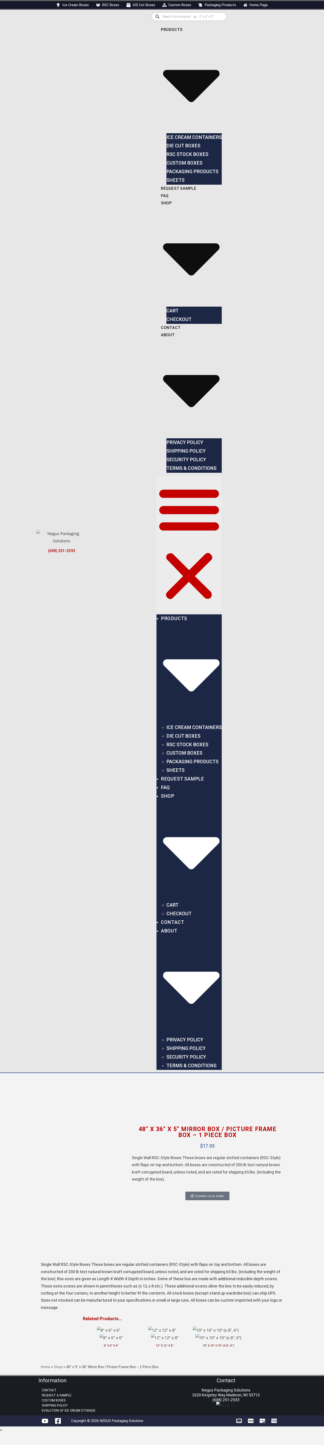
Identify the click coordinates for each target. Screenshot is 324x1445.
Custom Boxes (184, 163)
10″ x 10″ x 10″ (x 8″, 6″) (218, 1345)
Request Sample (178, 188)
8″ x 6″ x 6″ (111, 1345)
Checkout (179, 319)
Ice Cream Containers (194, 137)
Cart (172, 310)
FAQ (165, 195)
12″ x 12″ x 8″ (165, 1345)
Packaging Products (192, 171)
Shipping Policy (186, 451)
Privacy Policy (184, 442)
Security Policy (186, 459)
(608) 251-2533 (61, 550)
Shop (58, 1367)
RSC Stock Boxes (187, 154)
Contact (171, 327)
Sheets (175, 180)
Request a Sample (56, 1395)
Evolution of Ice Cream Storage (68, 1411)
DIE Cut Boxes (183, 145)
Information (53, 1380)
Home (45, 1367)
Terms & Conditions (191, 468)
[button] (189, 543)
